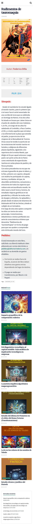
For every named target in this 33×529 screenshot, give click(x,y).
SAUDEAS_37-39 (9, 281)
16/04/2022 (4, 16)
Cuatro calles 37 (7, 514)
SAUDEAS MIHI (6, 311)
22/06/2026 (4, 388)
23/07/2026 (4, 356)
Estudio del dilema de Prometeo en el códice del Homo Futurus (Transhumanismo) (15, 418)
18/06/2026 (4, 423)
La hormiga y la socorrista (10, 511)
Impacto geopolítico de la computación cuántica (16, 498)
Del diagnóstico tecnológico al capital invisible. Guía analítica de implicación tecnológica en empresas (16, 505)
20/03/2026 (4, 487)
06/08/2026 (4, 320)
